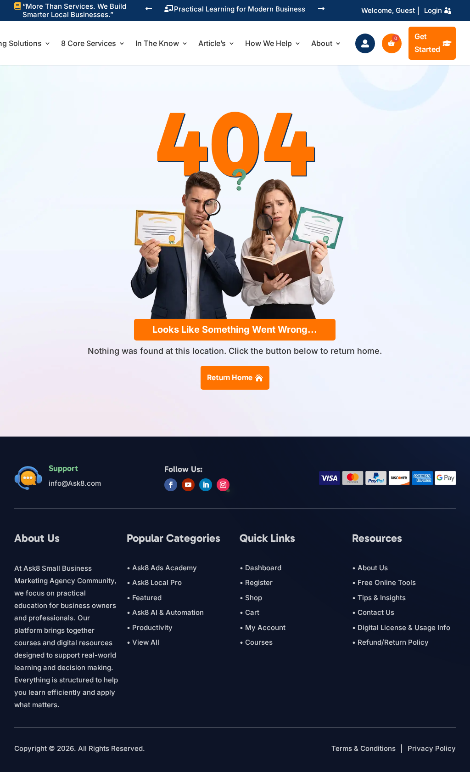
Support (63, 468)
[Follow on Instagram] (223, 484)
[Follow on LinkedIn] (205, 484)
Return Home (229, 377)
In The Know (157, 43)
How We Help (268, 43)
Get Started (427, 42)
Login (433, 10)
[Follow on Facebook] (170, 484)
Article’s (212, 43)
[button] (148, 9)
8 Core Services (88, 43)
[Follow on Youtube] (188, 484)
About (321, 43)
